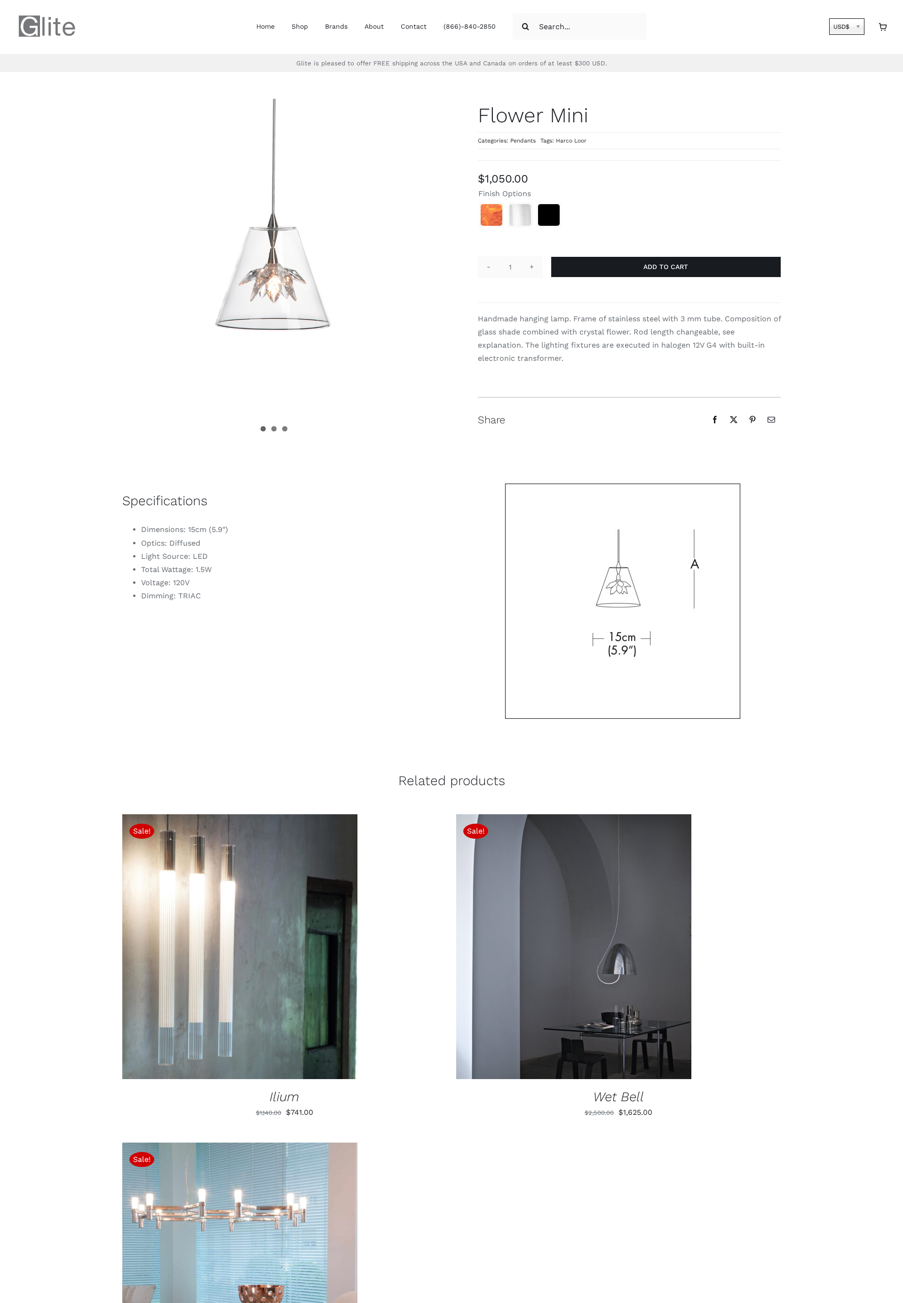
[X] (733, 419)
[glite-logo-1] (47, 19)
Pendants (523, 140)
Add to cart (665, 266)
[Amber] (491, 215)
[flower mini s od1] (622, 601)
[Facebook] (714, 419)
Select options (210, 948)
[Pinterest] (752, 419)
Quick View (277, 948)
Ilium (284, 1096)
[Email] (771, 419)
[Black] (549, 215)
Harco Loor (571, 140)
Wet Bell (618, 1096)
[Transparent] (520, 215)
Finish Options (504, 193)
